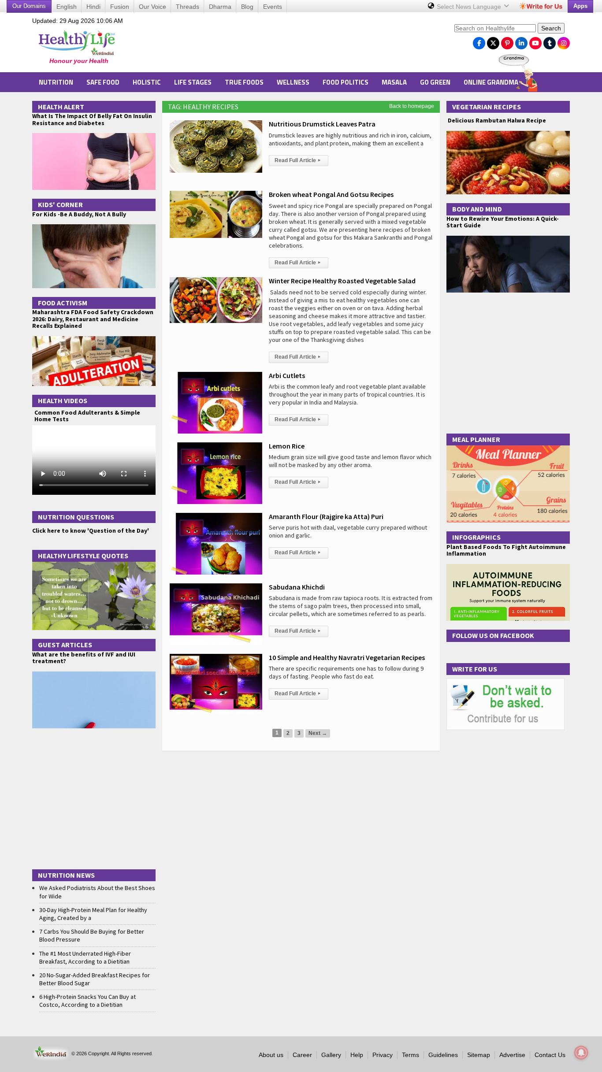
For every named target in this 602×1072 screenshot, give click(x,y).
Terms (410, 1054)
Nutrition (56, 82)
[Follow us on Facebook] (479, 41)
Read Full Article (297, 160)
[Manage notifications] (581, 1053)
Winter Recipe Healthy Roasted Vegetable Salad (342, 280)
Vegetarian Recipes (486, 106)
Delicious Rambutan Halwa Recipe (496, 120)
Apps (580, 6)
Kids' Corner (60, 204)
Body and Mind (477, 208)
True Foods (244, 82)
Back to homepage (411, 106)
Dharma (220, 6)
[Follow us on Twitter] (493, 41)
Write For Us (474, 668)
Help (356, 1054)
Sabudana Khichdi (297, 586)
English (66, 6)
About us (271, 1054)
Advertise (512, 1054)
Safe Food (102, 82)
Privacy (382, 1054)
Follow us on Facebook (493, 635)
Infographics (476, 537)
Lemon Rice (287, 445)
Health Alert (61, 106)
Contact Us (550, 1054)
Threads (187, 6)
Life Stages (193, 82)
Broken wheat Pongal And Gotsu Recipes (331, 194)
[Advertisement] (288, 44)
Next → (317, 733)
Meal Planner (476, 439)
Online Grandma (491, 82)
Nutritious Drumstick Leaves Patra (322, 123)
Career (302, 1054)
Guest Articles (65, 644)
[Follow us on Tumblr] (549, 41)
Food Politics (345, 82)
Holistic (147, 82)
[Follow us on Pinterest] (507, 41)
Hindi (93, 6)
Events (272, 6)
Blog (247, 6)
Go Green (435, 82)
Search (551, 28)
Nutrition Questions (76, 516)
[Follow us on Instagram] (563, 41)
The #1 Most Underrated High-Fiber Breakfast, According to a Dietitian (85, 957)
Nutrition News (66, 875)
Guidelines (443, 1054)
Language (470, 6)
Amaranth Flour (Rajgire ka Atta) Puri (326, 516)
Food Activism (62, 302)
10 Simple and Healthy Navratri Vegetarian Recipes (347, 657)
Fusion (119, 6)
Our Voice (152, 6)
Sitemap (478, 1054)
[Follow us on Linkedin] (521, 41)
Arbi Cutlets (287, 375)
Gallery (331, 1054)
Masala (394, 82)
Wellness (293, 82)
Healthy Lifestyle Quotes (83, 555)
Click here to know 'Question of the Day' (90, 530)
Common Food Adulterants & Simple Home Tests (87, 415)
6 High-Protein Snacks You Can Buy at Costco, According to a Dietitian (87, 1001)
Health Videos (62, 400)
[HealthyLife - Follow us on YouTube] (535, 41)
